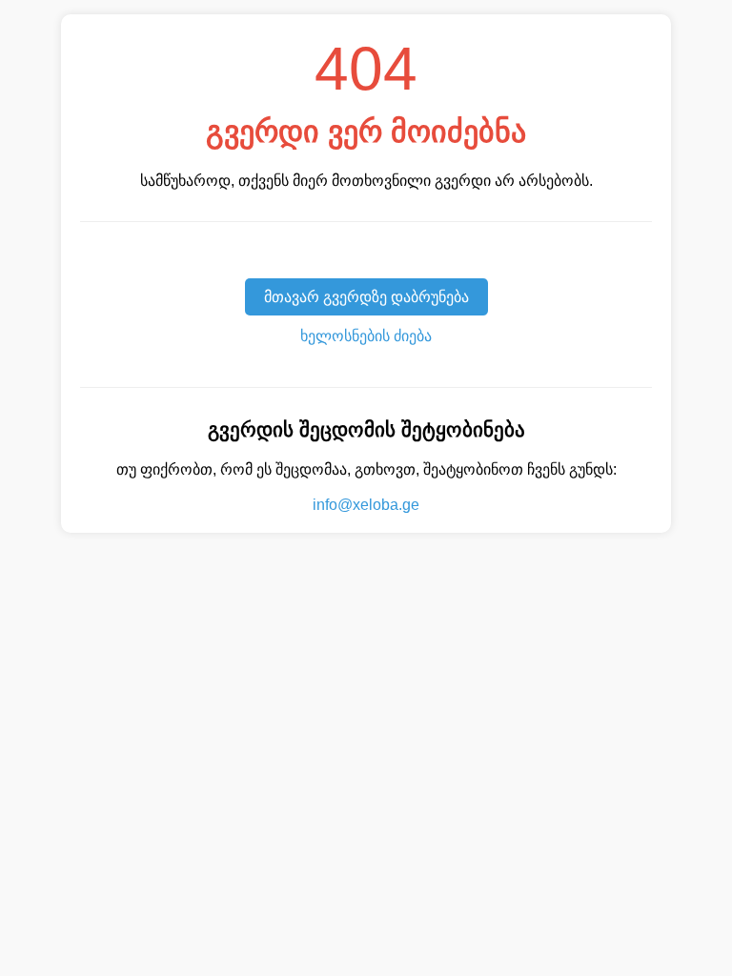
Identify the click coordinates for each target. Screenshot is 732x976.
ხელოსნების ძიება (366, 336)
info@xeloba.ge (366, 505)
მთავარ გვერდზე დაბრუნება (366, 297)
